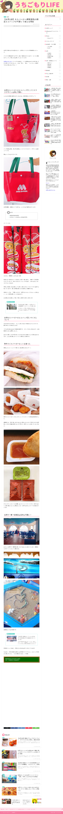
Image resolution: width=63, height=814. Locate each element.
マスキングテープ (53, 41)
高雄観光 (53, 57)
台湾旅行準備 (53, 56)
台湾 (53, 51)
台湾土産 (53, 54)
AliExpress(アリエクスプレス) (53, 32)
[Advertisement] (21, 39)
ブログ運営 (53, 46)
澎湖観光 (53, 67)
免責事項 (13, 812)
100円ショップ (53, 28)
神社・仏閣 (53, 79)
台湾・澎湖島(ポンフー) (53, 60)
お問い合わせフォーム (50, 190)
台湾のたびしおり (8, 61)
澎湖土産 (53, 64)
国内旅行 (53, 70)
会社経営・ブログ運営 (53, 44)
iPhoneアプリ (53, 38)
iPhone (53, 36)
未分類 (53, 76)
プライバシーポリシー (6, 812)
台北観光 (53, 53)
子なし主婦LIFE (53, 73)
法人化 (53, 48)
